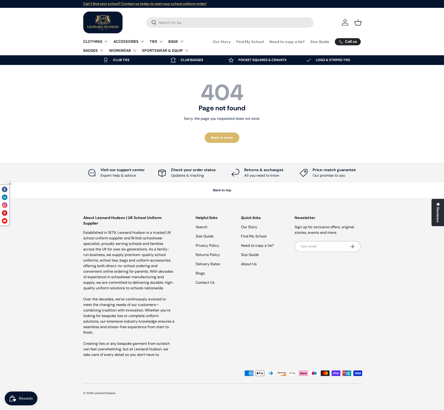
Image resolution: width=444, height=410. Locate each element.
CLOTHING (92, 41)
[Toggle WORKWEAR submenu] (134, 50)
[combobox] (230, 22)
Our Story (222, 41)
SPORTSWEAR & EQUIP (162, 50)
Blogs (200, 273)
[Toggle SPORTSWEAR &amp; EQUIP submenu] (186, 50)
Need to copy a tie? (287, 41)
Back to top (222, 190)
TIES (153, 41)
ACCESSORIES (126, 41)
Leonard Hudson (104, 393)
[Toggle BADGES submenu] (101, 50)
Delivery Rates (208, 264)
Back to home (222, 138)
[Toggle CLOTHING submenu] (106, 41)
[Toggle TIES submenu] (161, 41)
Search (201, 227)
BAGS (173, 41)
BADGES (90, 50)
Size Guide (319, 41)
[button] (358, 22)
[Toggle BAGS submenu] (182, 41)
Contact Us (205, 282)
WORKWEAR (120, 50)
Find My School (250, 41)
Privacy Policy (207, 245)
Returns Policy (208, 254)
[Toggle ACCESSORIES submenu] (142, 41)
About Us (249, 264)
